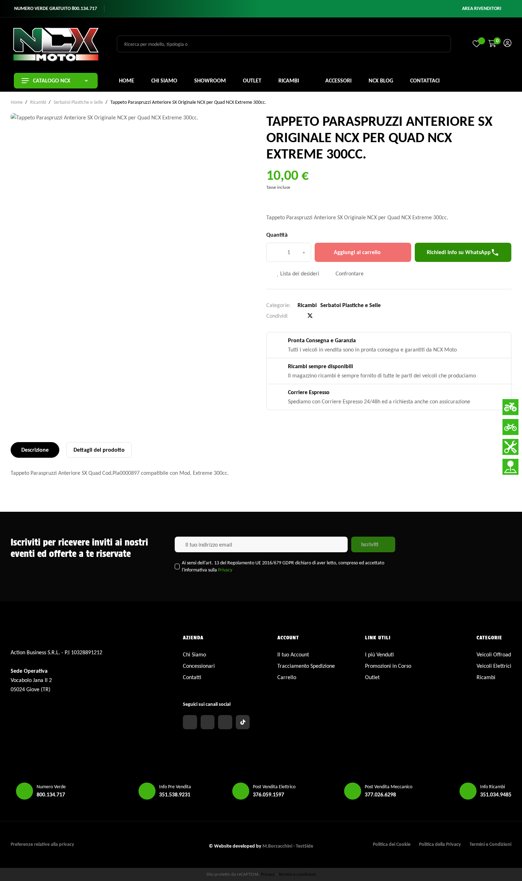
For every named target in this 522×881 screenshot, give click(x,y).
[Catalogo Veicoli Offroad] (510, 407)
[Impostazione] (507, 44)
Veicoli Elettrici (494, 665)
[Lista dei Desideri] (476, 43)
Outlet (372, 677)
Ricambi (307, 305)
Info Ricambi (492, 787)
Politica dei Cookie (391, 844)
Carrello (286, 677)
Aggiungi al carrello (357, 252)
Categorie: (278, 305)
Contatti (192, 677)
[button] (481, 8)
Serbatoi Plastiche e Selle (350, 305)
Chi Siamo (194, 654)
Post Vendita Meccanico (388, 787)
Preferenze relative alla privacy (42, 844)
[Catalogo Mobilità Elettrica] (510, 427)
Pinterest (322, 316)
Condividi (298, 316)
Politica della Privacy (440, 844)
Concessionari (199, 665)
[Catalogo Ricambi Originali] (510, 447)
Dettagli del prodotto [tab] (99, 449)
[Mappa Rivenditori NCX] (510, 467)
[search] (441, 44)
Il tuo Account (293, 654)
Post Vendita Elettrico (274, 787)
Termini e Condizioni (490, 844)
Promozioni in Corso (388, 665)
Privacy (225, 570)
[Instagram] (208, 722)
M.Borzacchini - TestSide (287, 846)
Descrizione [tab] (35, 449)
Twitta (310, 316)
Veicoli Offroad (494, 654)
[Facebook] (190, 722)
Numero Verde (51, 787)
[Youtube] (225, 722)
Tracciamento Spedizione (306, 665)
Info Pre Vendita (175, 787)
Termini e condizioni (297, 874)
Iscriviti (369, 544)
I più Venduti (379, 654)
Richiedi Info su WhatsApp (463, 252)
